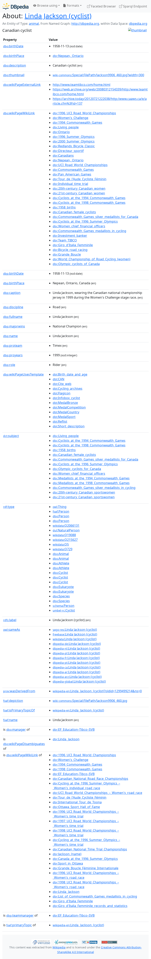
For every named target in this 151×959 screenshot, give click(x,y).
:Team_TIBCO (65, 240)
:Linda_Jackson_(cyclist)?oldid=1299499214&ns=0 (97, 691)
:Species (61, 596)
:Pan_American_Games (72, 174)
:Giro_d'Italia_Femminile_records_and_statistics (90, 906)
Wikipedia (58, 947)
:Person (61, 511)
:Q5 (61, 544)
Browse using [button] (46, 5)
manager (16, 729)
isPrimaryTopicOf (19, 710)
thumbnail (13, 75)
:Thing (59, 507)
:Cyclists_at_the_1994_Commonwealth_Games (89, 198)
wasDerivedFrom (19, 691)
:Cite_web (62, 384)
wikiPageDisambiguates (24, 744)
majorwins (14, 326)
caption (11, 293)
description (14, 65)
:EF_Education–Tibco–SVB (74, 729)
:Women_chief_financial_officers (79, 226)
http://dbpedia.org (85, 23)
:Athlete (61, 563)
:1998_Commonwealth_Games (77, 769)
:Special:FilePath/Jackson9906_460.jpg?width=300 (98, 75)
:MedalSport (64, 417)
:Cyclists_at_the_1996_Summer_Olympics (85, 221)
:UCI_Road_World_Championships (80, 165)
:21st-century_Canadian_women (79, 193)
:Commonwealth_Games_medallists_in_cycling (89, 231)
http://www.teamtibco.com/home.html (81, 84)
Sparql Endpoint (134, 6)
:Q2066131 (66, 525)
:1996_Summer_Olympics (74, 136)
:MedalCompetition (69, 407)
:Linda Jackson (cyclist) (75, 629)
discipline (13, 307)
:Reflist (60, 421)
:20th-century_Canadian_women (79, 188)
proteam (12, 345)
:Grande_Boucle (67, 254)
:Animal (61, 554)
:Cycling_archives (67, 388)
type (8, 507)
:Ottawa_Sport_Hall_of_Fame (76, 807)
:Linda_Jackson (66, 739)
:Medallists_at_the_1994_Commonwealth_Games (91, 478)
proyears (13, 355)
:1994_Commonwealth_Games (77, 122)
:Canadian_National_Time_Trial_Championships (90, 849)
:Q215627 (65, 540)
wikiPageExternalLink (22, 84)
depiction (13, 700)
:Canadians (63, 155)
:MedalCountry (66, 412)
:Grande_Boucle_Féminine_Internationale (85, 868)
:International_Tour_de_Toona (77, 802)
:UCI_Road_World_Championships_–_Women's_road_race (97, 793)
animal (34, 23)
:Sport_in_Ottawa (68, 863)
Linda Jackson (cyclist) (58, 15)
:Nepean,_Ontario (68, 56)
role (9, 365)
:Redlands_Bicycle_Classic (74, 146)
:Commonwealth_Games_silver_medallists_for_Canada (95, 217)
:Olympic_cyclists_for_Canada (77, 469)
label (9, 620)
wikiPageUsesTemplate (23, 374)
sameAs (11, 629)
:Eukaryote (63, 587)
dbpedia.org (138, 23)
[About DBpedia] (15, 6)
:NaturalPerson (66, 530)
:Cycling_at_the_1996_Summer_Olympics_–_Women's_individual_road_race (86, 785)
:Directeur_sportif (68, 151)
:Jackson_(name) (67, 854)
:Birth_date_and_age (70, 374)
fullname (12, 316)
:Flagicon (61, 393)
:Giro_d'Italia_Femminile (73, 245)
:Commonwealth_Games (73, 169)
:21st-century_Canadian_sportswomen (84, 497)
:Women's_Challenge (70, 118)
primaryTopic (19, 925)
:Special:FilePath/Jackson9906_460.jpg (90, 700)
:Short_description (69, 426)
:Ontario (61, 132)
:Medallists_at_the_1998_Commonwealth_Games (91, 483)
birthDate (13, 46)
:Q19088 (64, 535)
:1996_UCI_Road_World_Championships (84, 113)
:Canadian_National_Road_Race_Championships (90, 778)
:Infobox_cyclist (66, 398)
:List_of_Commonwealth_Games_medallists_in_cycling (95, 896)
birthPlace (13, 56)
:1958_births (64, 207)
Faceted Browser (103, 6)
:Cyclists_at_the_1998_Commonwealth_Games (89, 202)
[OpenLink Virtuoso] (41, 942)
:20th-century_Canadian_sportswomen (84, 492)
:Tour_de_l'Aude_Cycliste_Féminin (79, 179)
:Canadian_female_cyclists (74, 212)
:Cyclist (60, 572)
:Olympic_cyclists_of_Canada (76, 264)
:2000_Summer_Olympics (74, 141)
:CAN (58, 379)
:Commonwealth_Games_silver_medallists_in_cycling (94, 487)
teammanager (20, 915)
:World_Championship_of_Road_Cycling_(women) (91, 259)
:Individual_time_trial (70, 184)
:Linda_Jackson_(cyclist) (78, 710)
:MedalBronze (65, 402)
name (10, 336)
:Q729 (62, 549)
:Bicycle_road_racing (70, 250)
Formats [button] (72, 5)
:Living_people (66, 127)
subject (11, 436)
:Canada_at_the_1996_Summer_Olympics (85, 859)
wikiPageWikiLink (19, 113)
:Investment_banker (70, 235)
